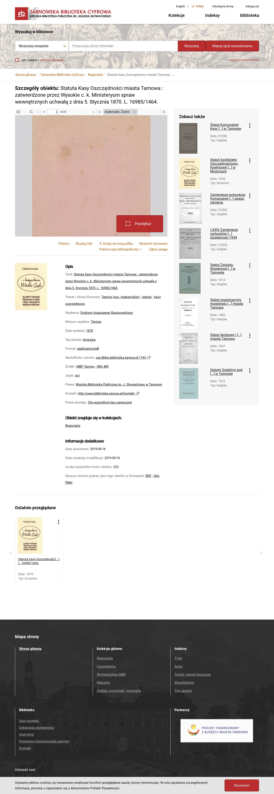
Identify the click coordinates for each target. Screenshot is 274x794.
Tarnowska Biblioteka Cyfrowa (62, 75)
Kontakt (25, 748)
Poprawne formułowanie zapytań (44, 741)
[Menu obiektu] (250, 125)
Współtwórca (184, 683)
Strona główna (25, 75)
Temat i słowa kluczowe (192, 675)
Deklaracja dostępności (36, 728)
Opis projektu (29, 721)
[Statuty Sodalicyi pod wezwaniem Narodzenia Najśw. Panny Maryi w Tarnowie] (193, 383)
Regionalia (95, 75)
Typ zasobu (183, 691)
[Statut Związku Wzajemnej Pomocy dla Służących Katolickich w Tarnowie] (193, 278)
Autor (178, 666)
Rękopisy (103, 683)
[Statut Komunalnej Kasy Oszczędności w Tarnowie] (193, 138)
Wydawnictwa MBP (111, 675)
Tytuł (178, 658)
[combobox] (123, 46)
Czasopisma (106, 666)
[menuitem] (84, 243)
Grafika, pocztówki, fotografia (119, 691)
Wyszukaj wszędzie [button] (33, 46)
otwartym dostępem (52, 60)
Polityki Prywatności (104, 788)
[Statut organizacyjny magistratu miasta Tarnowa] (193, 313)
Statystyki (26, 735)
